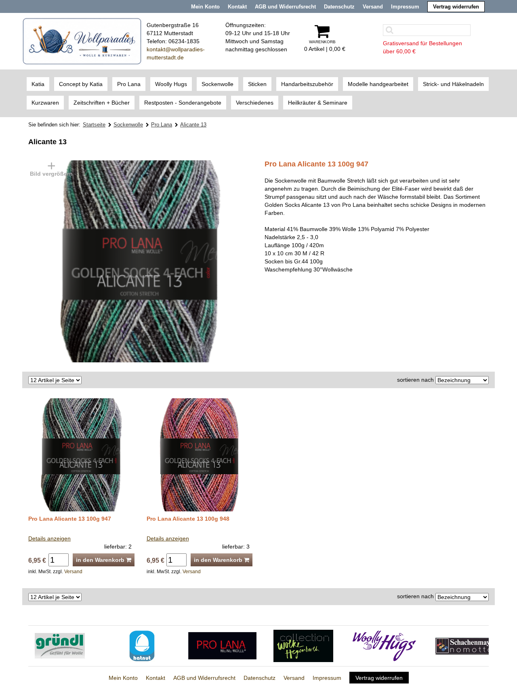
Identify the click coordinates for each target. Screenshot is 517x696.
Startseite (94, 125)
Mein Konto (205, 7)
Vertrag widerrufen (456, 7)
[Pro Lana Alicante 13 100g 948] (200, 454)
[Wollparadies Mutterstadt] (82, 41)
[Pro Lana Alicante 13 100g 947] (89, 261)
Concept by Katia (81, 84)
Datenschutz (339, 7)
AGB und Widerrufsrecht (285, 7)
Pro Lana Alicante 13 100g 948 (188, 518)
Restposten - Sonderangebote (182, 102)
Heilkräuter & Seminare (317, 102)
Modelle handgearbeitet (378, 84)
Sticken (257, 84)
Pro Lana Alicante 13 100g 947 (69, 518)
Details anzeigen (49, 538)
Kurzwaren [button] (45, 102)
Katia (38, 84)
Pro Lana (129, 84)
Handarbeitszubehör (307, 84)
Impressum (405, 7)
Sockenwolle (128, 125)
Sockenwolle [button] (217, 84)
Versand (373, 7)
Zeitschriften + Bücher (102, 102)
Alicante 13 (193, 125)
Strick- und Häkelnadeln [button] (453, 84)
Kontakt (237, 7)
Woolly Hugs (171, 84)
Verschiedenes (254, 102)
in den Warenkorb (101, 560)
